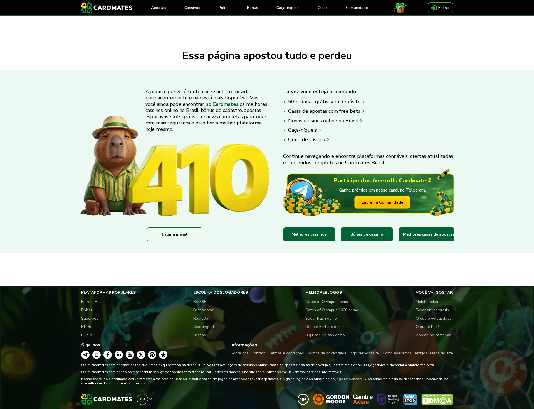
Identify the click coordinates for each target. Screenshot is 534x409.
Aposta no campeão (433, 335)
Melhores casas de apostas (428, 234)
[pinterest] (152, 355)
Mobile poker (427, 301)
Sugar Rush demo (321, 318)
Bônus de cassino (366, 234)
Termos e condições (286, 353)
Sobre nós (240, 353)
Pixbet (86, 310)
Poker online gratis (432, 310)
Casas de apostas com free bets (325, 111)
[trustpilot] (163, 355)
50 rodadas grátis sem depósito (325, 101)
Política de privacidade (327, 353)
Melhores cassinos (309, 234)
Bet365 (199, 301)
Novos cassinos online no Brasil (324, 120)
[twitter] (141, 355)
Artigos (420, 353)
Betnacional (203, 310)
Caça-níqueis (303, 130)
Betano (199, 335)
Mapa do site (441, 353)
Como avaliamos (397, 353)
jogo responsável (350, 379)
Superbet (89, 318)
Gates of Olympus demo (326, 301)
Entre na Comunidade (382, 202)
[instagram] (96, 355)
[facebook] (107, 355)
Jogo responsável (364, 353)
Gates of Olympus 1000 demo (331, 310)
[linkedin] (119, 355)
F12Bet (87, 326)
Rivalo (86, 335)
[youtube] (130, 355)
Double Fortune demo (324, 326)
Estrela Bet (91, 301)
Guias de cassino (307, 139)
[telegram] (85, 355)
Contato (258, 353)
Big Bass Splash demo (325, 335)
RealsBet (201, 318)
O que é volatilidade (434, 318)
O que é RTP (427, 326)
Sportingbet (203, 326)
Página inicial (174, 234)
